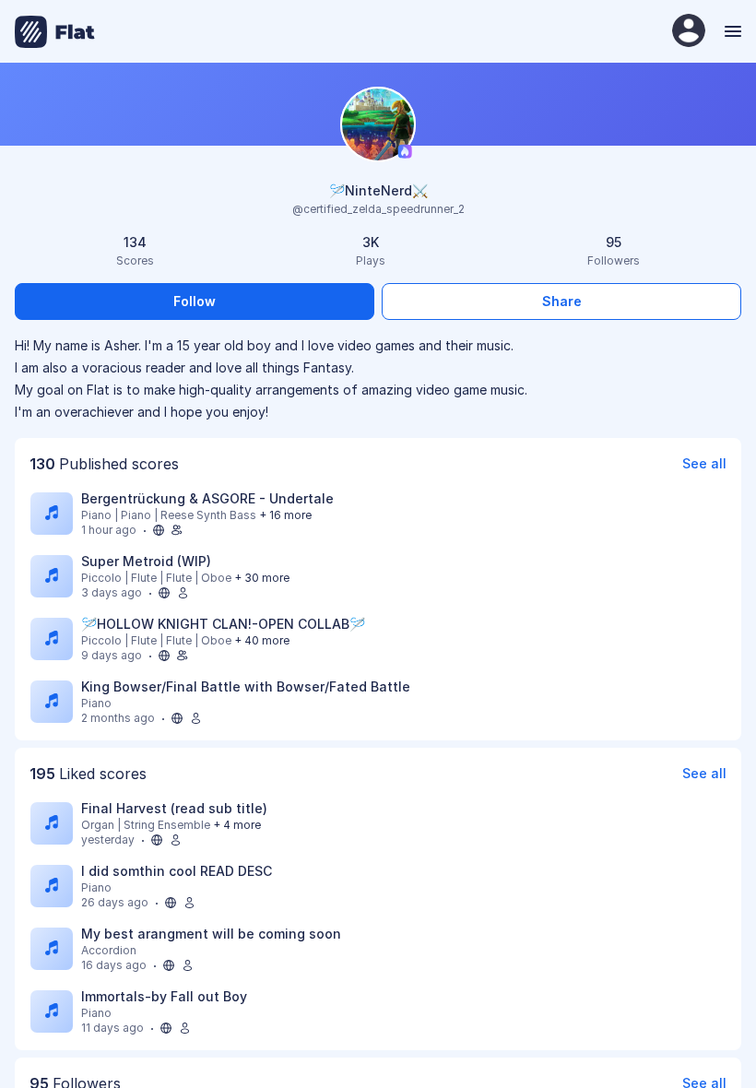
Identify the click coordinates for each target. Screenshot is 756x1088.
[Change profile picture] (378, 126)
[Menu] (730, 31)
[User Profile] (688, 32)
